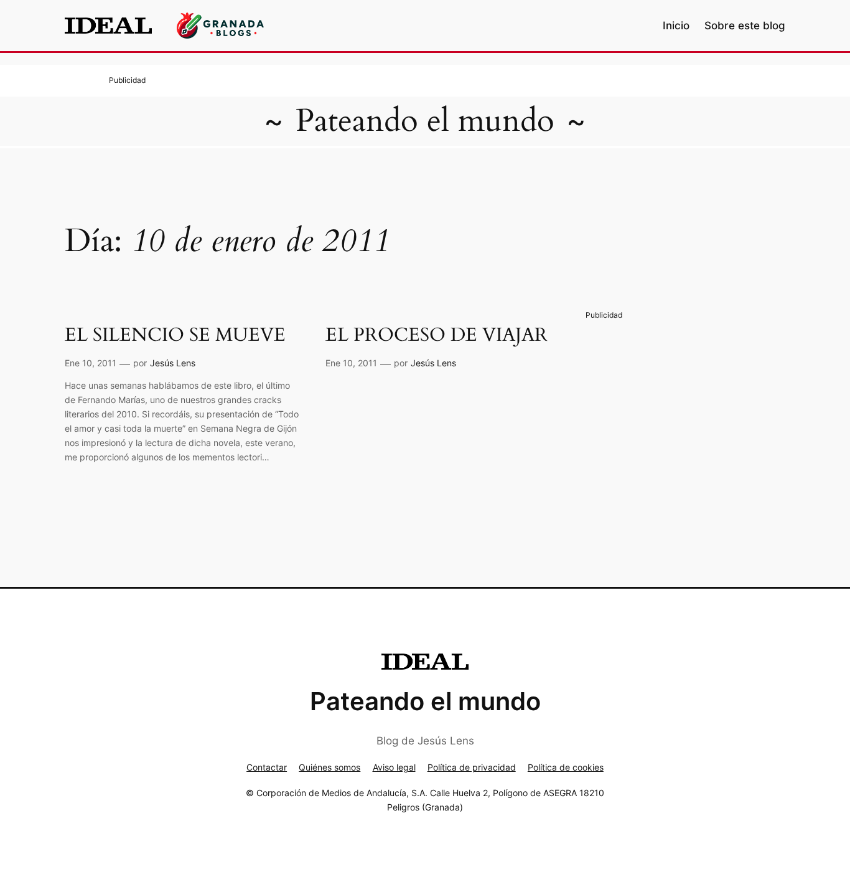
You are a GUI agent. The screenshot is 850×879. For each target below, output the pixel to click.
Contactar (266, 767)
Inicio (676, 25)
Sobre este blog (744, 25)
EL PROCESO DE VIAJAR (436, 336)
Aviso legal (394, 767)
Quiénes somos (329, 767)
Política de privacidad (471, 767)
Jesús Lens (172, 363)
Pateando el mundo (425, 121)
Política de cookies (566, 767)
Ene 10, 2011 (90, 363)
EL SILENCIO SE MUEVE (175, 336)
